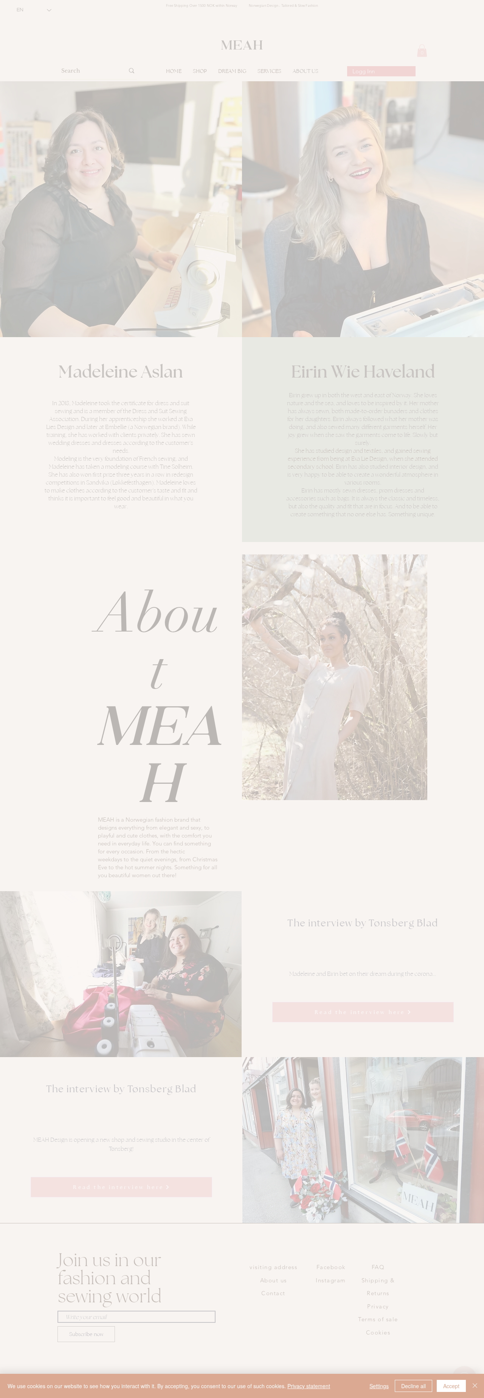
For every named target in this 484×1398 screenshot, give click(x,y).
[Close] (474, 1386)
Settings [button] (379, 1386)
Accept (451, 1386)
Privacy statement (308, 1386)
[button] (166, 620)
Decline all (413, 1386)
